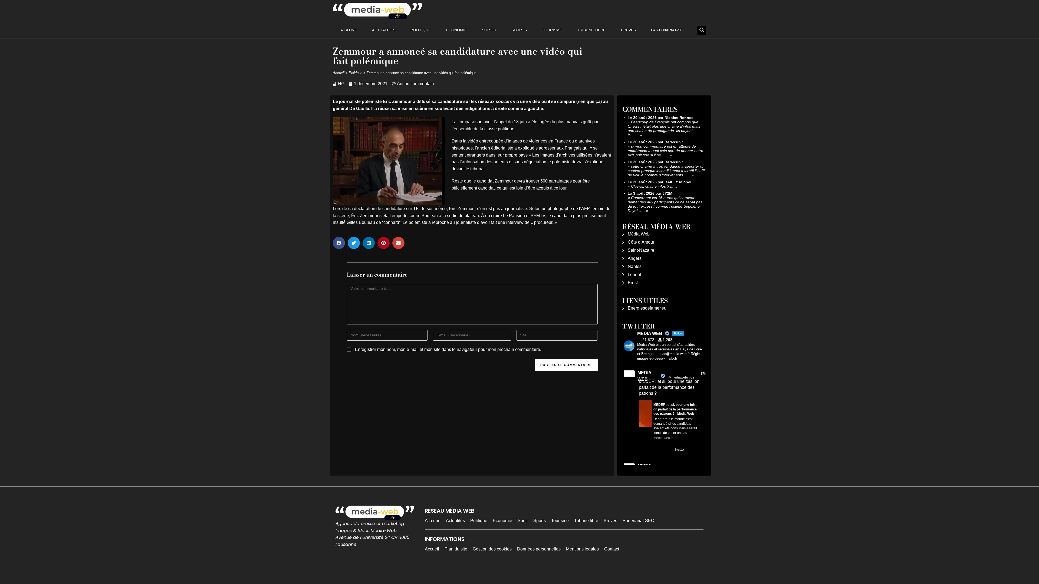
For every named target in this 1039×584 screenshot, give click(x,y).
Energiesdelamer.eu (647, 308)
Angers (635, 258)
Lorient (634, 274)
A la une (348, 30)
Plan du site (456, 549)
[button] (701, 30)
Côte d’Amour (641, 242)
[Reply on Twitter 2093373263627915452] (642, 450)
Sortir (489, 30)
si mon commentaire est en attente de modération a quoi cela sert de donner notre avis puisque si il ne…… (665, 150)
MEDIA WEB (644, 375)
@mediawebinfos (681, 377)
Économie (456, 30)
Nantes (635, 266)
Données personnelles (539, 549)
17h (703, 374)
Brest (633, 282)
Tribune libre (591, 30)
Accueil (338, 73)
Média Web (639, 234)
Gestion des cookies (492, 549)
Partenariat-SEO (668, 30)
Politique (420, 30)
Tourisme (552, 30)
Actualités (383, 30)
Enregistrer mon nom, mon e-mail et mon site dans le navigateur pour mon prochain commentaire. (448, 349)
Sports (519, 30)
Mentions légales (582, 549)
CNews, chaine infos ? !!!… (654, 186)
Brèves (628, 30)
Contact (611, 549)
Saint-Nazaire (641, 250)
